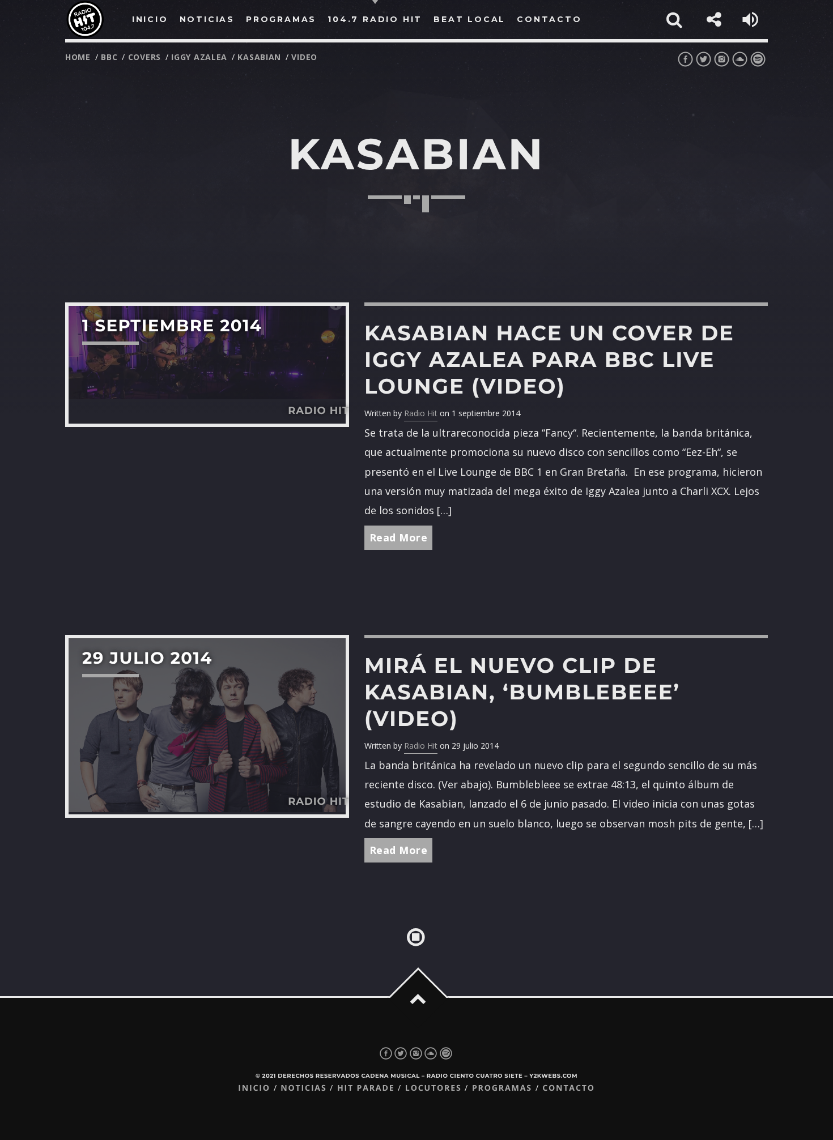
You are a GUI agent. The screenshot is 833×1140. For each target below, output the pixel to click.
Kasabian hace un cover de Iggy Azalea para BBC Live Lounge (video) (549, 360)
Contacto (568, 1088)
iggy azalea (199, 57)
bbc (109, 57)
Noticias (303, 1088)
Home (78, 57)
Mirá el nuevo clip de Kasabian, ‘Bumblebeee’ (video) (522, 692)
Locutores (433, 1088)
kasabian (259, 57)
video (304, 57)
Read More (398, 537)
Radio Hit (420, 413)
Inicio (254, 1088)
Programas (502, 1088)
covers (144, 57)
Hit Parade (365, 1088)
